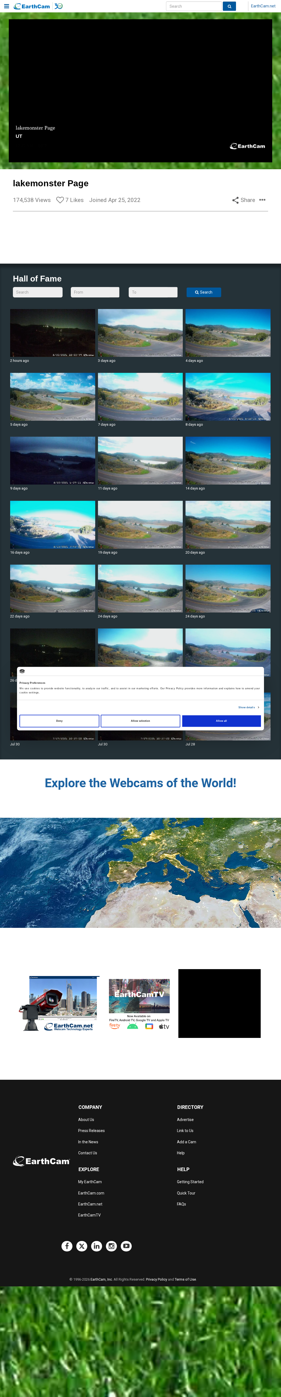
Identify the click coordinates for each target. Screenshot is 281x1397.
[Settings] (256, 157)
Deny (59, 721)
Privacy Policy (156, 1279)
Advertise (185, 1119)
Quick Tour (186, 1193)
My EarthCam (90, 1182)
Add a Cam (186, 1142)
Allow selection (140, 721)
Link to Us (185, 1130)
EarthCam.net (263, 6)
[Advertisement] (219, 1003)
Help (181, 1153)
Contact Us (87, 1153)
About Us (86, 1119)
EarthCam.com (91, 1193)
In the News (88, 1142)
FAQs (181, 1204)
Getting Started (190, 1182)
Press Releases (91, 1130)
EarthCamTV (89, 1215)
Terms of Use (185, 1279)
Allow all (221, 721)
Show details (246, 707)
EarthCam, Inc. (102, 1279)
